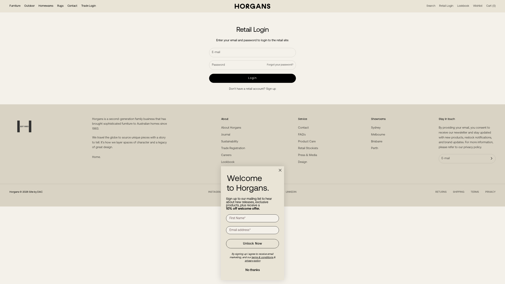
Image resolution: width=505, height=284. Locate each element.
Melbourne (378, 134)
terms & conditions (263, 257)
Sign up (271, 89)
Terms (475, 192)
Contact (72, 6)
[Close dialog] (280, 170)
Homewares (45, 6)
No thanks (252, 270)
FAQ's (302, 134)
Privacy (490, 192)
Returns (441, 192)
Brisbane (376, 141)
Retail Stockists (308, 148)
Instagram (215, 192)
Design (302, 162)
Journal (225, 134)
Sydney (376, 127)
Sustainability (229, 141)
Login (252, 78)
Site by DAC (36, 192)
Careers (226, 155)
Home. (96, 157)
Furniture (14, 6)
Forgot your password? (280, 65)
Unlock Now (252, 243)
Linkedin (291, 192)
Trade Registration (233, 148)
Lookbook (228, 162)
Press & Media (307, 155)
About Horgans (231, 127)
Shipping (458, 192)
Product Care (307, 141)
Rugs (60, 6)
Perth (374, 148)
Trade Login (88, 6)
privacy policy (472, 147)
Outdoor (29, 6)
